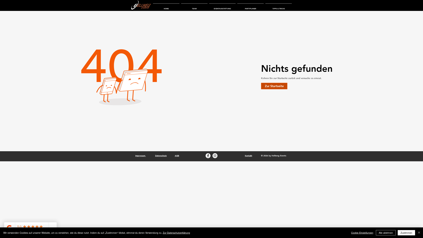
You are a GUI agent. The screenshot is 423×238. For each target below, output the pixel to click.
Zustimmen (406, 232)
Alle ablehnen (386, 232)
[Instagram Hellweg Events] (214, 155)
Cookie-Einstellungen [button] (362, 232)
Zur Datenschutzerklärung (176, 232)
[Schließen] (419, 232)
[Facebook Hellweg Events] (208, 155)
